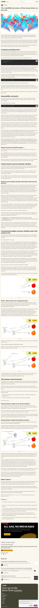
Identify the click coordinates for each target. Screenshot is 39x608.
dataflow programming (26, 170)
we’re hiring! (6, 496)
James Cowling (5, 572)
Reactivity (12, 542)
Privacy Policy (24, 603)
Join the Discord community (7, 550)
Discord (4, 598)
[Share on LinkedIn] (3, 554)
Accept (35, 605)
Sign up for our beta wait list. (15, 494)
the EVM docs (14, 215)
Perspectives (3, 542)
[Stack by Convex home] (8, 1)
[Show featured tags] (37, 1)
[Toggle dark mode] (36, 1)
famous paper (16, 185)
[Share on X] (1, 554)
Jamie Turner (5, 4)
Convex (18, 590)
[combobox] (28, 2)
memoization (30, 124)
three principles (15, 340)
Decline (31, 605)
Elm (9, 239)
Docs (3, 593)
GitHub (3, 596)
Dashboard (4, 595)
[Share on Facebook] (5, 554)
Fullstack (8, 542)
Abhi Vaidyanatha (6, 579)
